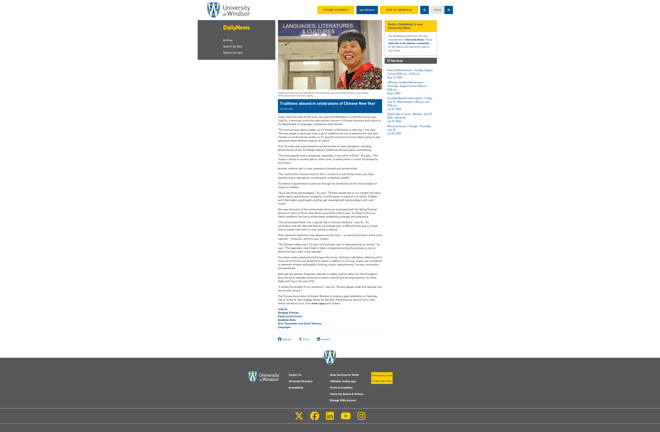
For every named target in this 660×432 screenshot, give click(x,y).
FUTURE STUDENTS (335, 10)
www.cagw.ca (319, 303)
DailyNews (236, 27)
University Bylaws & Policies (346, 394)
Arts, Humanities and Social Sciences (300, 323)
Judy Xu (283, 309)
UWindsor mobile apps (343, 381)
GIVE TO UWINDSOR (399, 10)
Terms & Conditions (341, 387)
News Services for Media (344, 375)
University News (414, 39)
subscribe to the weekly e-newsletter (409, 43)
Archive (228, 40)
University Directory (300, 381)
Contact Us (295, 375)
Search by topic (233, 53)
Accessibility (296, 387)
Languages (284, 327)
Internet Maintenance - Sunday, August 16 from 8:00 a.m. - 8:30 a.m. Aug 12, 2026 (410, 73)
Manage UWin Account (343, 400)
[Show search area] (424, 10)
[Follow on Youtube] (346, 418)
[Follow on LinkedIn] (330, 418)
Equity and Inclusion (290, 316)
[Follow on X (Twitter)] (299, 418)
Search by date (232, 46)
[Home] (228, 10)
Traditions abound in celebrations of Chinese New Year (327, 103)
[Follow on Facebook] (314, 418)
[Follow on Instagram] (361, 418)
